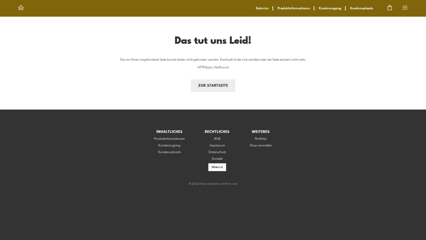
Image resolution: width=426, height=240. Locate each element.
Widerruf (217, 167)
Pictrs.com (231, 184)
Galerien (262, 8)
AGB (217, 138)
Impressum (217, 145)
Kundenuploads (361, 8)
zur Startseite (213, 86)
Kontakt (217, 158)
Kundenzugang (330, 8)
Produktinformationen (294, 8)
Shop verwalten (261, 145)
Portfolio (261, 138)
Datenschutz (217, 152)
